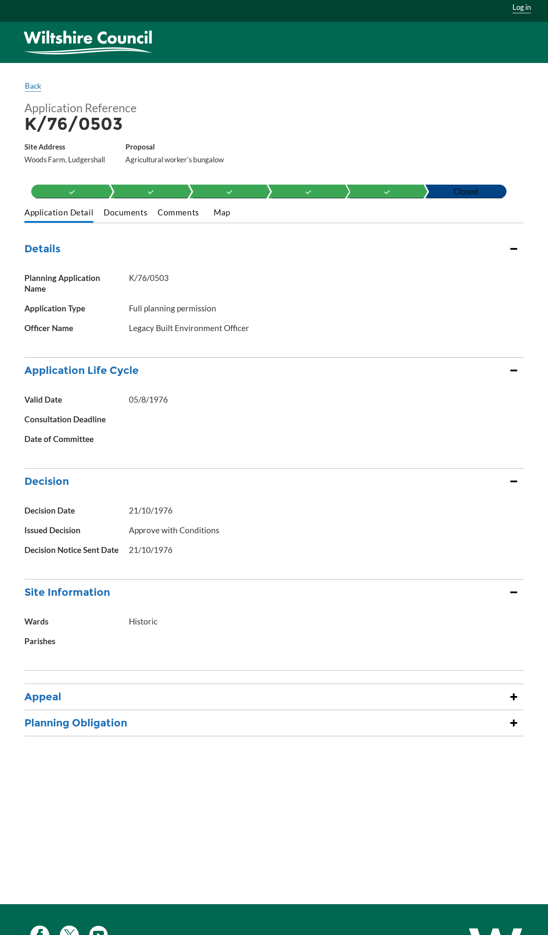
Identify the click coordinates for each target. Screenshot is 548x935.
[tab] (58, 213)
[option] (72, 191)
